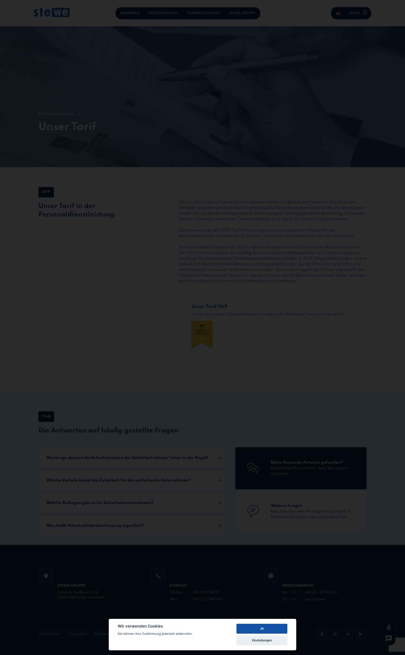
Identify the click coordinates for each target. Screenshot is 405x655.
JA (262, 628)
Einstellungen (262, 640)
